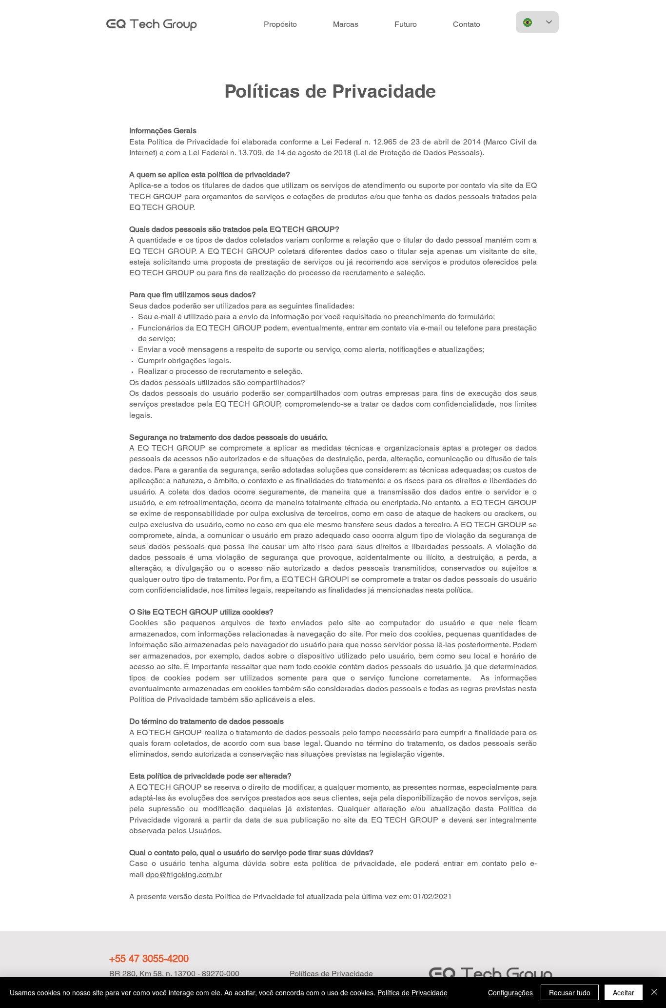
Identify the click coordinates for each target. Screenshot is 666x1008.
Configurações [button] (510, 992)
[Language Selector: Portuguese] (537, 22)
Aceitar (623, 992)
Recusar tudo (569, 992)
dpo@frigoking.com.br (184, 874)
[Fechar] (654, 992)
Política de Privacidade (412, 992)
